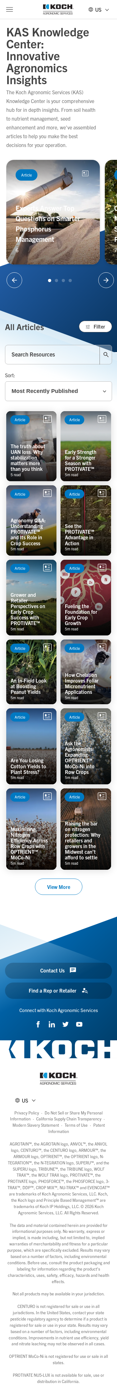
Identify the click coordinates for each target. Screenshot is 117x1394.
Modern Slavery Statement (35, 1125)
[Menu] (9, 9)
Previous (14, 280)
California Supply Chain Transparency (68, 1118)
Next (106, 280)
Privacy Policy (26, 1112)
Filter (99, 326)
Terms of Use (76, 1125)
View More (58, 887)
